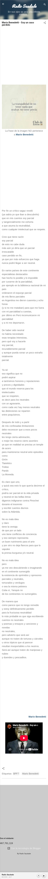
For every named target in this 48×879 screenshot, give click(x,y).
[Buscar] (44, 4)
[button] (44, 23)
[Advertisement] (24, 54)
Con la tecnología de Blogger (25, 848)
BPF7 (16, 773)
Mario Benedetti (30, 773)
